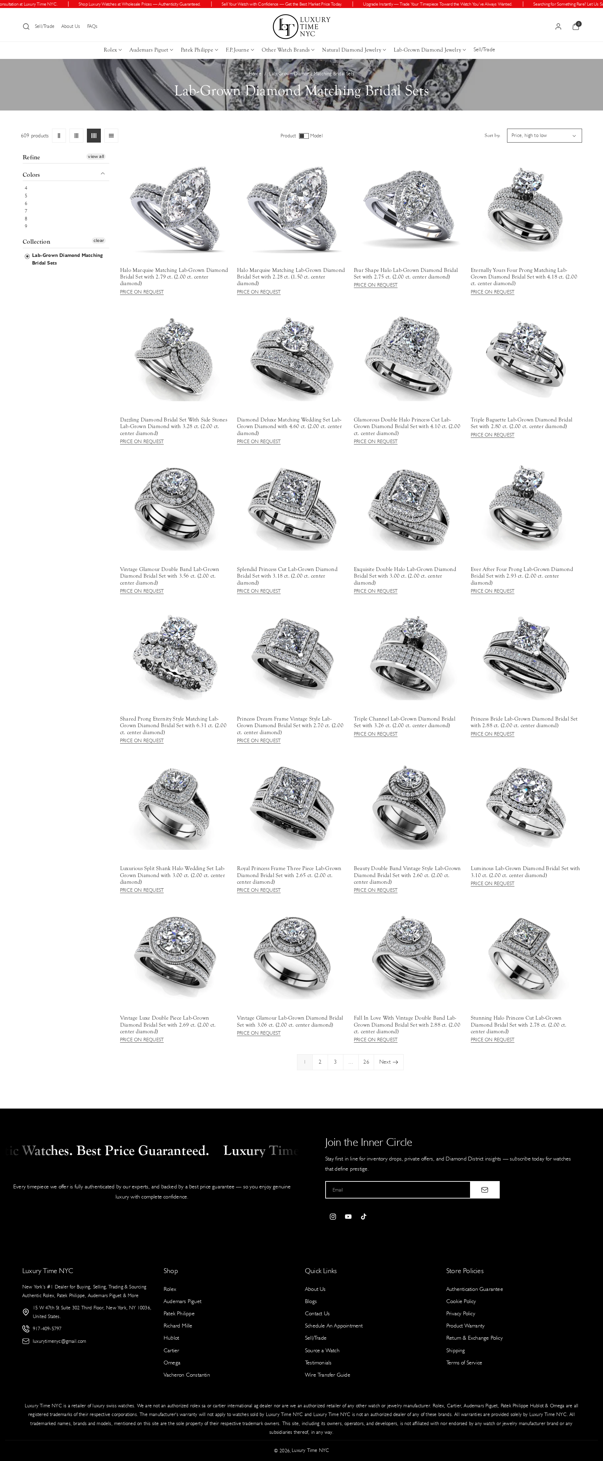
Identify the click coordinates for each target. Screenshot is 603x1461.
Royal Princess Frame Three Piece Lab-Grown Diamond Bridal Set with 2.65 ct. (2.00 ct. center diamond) (289, 875)
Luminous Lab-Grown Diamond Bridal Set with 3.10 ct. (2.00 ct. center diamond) (525, 871)
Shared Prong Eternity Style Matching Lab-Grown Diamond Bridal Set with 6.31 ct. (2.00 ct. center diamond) (173, 725)
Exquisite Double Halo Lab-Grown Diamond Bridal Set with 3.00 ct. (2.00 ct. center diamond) (405, 576)
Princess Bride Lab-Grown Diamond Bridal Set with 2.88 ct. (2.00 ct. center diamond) (524, 722)
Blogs (311, 1301)
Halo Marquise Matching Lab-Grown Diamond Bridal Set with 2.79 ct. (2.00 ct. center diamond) (174, 277)
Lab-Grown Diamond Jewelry (427, 50)
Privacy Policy (460, 1313)
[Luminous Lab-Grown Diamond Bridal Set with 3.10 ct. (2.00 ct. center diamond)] (526, 806)
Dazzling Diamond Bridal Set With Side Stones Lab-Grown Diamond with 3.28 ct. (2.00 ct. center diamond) (173, 426)
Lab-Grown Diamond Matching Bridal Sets (67, 259)
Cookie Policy (461, 1301)
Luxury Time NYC (310, 1450)
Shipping (455, 1350)
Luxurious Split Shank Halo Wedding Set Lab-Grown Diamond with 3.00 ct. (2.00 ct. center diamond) (172, 875)
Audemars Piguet (148, 50)
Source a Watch (322, 1350)
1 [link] (305, 1062)
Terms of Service (464, 1362)
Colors (31, 175)
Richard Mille (178, 1325)
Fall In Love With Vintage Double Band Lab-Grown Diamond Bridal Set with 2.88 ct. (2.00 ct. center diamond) (407, 1024)
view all (96, 156)
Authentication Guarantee (474, 1289)
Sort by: (492, 135)
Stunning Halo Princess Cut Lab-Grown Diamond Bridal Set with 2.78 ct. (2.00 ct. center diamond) (518, 1024)
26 (366, 1061)
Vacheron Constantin (187, 1374)
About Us (70, 26)
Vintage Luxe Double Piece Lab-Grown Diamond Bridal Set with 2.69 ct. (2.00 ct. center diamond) (168, 1024)
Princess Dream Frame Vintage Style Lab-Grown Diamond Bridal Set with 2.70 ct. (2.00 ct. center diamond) (290, 725)
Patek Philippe (197, 50)
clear (99, 240)
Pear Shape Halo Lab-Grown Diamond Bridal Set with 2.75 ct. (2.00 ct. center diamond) (406, 273)
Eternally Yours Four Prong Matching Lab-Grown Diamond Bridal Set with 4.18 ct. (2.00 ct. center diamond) (524, 277)
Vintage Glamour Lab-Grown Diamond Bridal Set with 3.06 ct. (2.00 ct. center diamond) (290, 1021)
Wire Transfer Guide (327, 1374)
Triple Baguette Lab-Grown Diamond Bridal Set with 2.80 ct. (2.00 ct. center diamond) (521, 423)
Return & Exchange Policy (474, 1337)
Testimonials (318, 1362)
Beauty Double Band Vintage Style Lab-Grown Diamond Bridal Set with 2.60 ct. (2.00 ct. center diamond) (407, 875)
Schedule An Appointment (334, 1325)
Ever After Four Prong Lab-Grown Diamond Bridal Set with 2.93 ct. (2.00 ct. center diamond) (522, 576)
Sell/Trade (44, 26)
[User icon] (558, 26)
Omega (172, 1362)
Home (255, 74)
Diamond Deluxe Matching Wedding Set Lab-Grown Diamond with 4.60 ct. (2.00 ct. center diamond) (289, 426)
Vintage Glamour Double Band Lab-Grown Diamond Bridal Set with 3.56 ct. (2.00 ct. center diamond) (169, 576)
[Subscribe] (484, 1189)
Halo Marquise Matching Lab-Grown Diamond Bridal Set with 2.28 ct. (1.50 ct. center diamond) (291, 277)
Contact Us (317, 1313)
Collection (36, 242)
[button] (26, 26)
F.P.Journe (237, 50)
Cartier (171, 1350)
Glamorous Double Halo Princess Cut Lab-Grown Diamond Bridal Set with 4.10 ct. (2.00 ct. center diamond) (407, 426)
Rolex (110, 50)
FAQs (92, 26)
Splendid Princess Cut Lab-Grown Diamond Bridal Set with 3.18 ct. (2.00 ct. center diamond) (287, 576)
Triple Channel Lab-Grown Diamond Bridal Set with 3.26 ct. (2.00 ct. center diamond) (404, 722)
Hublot (171, 1337)
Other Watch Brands (286, 50)
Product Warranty (465, 1325)
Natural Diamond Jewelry (351, 50)
